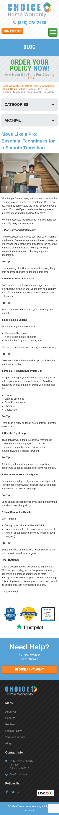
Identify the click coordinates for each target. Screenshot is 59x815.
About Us (10, 711)
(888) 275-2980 (32, 22)
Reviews (10, 724)
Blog (8, 743)
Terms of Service (29, 659)
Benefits (10, 718)
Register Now (13, 730)
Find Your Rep (12, 30)
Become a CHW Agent (29, 669)
